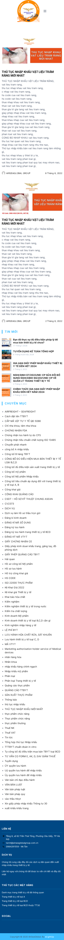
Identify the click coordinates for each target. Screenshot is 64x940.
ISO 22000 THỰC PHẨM (18, 582)
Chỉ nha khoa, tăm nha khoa (20, 425)
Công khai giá (12, 489)
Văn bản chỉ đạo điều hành (20, 779)
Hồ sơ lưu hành (13, 568)
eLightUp (49, 936)
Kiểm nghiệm (12, 601)
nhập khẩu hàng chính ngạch (21, 666)
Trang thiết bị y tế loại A (13, 896)
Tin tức (9, 737)
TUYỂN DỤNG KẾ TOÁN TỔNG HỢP (33, 351)
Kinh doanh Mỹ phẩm (17, 615)
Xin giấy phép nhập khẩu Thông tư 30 (26, 803)
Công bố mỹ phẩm (15, 471)
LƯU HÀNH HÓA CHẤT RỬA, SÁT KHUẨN (28, 634)
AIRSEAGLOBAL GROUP (18, 173)
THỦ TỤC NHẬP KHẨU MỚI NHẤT (24, 709)
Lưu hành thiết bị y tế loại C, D (22, 639)
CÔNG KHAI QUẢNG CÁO (19, 494)
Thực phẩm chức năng (17, 718)
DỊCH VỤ (10, 508)
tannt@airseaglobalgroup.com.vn (22, 843)
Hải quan (10, 559)
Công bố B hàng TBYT (17, 454)
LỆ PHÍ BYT (11, 629)
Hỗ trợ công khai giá (16, 573)
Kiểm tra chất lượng (16, 611)
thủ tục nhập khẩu (15, 704)
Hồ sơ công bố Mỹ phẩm (19, 563)
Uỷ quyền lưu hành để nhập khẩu (23, 770)
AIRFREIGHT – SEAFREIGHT (20, 411)
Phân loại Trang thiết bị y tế (20, 680)
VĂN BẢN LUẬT (13, 784)
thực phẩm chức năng (17, 713)
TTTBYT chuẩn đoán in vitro (20, 746)
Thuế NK (9, 727)
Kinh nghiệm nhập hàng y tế (20, 625)
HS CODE (10, 578)
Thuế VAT (10, 732)
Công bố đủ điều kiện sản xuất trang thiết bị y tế (32, 467)
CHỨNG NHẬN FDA (16, 430)
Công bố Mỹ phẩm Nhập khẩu (22, 476)
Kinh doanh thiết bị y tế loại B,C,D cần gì (27, 620)
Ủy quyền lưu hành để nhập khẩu (23, 775)
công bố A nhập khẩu (17, 449)
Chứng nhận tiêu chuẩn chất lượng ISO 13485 (30, 439)
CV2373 (9, 503)
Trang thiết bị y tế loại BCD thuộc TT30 (21, 905)
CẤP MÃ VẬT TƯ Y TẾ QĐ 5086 (23, 421)
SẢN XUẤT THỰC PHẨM (18, 694)
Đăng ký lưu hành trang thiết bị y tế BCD (28, 532)
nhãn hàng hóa (13, 657)
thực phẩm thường (15, 723)
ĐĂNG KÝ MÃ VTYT (16, 536)
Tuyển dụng (11, 761)
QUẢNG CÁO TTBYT (16, 690)
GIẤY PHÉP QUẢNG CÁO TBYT (22, 554)
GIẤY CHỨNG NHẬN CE (18, 541)
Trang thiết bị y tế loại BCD (15, 901)
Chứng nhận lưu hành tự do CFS (23, 435)
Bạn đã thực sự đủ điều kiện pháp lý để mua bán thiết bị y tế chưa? (35, 341)
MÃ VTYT (10, 644)
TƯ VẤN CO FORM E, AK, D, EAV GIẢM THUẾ (30, 756)
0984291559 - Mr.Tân (17, 846)
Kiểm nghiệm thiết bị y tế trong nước (25, 606)
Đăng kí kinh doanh (15, 517)
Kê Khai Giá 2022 (14, 587)
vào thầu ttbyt (13, 798)
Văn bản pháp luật (15, 789)
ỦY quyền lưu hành (15, 765)
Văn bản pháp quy (15, 794)
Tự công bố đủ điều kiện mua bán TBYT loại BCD (32, 751)
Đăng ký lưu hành (14, 527)
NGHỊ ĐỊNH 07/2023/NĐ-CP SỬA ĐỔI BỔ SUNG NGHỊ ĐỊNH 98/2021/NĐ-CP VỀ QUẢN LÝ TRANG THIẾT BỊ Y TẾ (36, 377)
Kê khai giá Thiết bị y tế (18, 592)
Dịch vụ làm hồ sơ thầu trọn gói (22, 513)
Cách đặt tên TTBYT (16, 416)
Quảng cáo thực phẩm (17, 685)
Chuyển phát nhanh (15, 444)
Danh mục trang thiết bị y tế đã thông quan (23, 892)
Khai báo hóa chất (15, 596)
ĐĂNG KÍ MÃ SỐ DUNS (18, 522)
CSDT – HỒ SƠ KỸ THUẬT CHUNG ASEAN (29, 498)
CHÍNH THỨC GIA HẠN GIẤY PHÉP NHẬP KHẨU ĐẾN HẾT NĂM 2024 (36, 390)
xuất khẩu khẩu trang (17, 808)
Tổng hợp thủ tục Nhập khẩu (21, 742)
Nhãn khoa (11, 661)
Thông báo (11, 699)
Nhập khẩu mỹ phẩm (16, 671)
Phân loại (10, 676)
